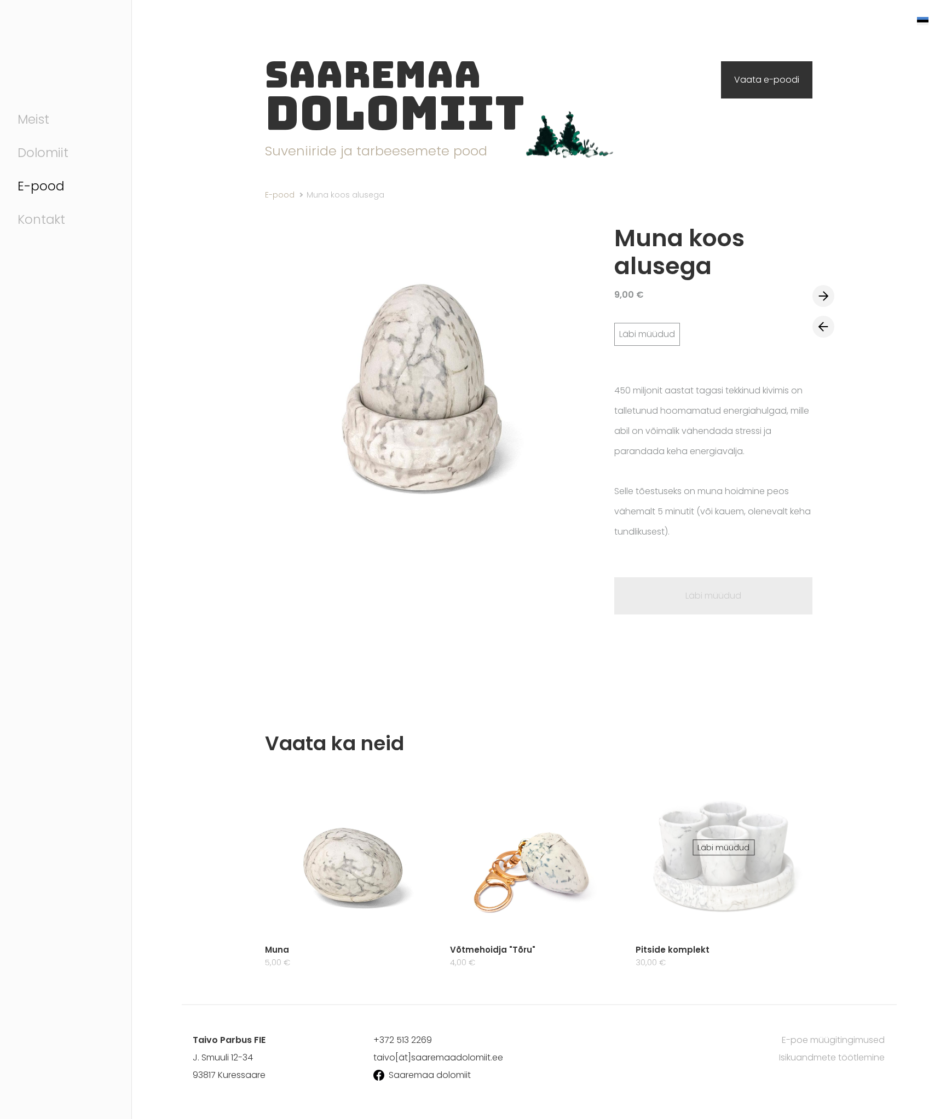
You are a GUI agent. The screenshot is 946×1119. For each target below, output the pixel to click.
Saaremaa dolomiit (430, 1075)
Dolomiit (43, 152)
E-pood (41, 186)
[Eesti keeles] (921, 19)
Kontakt (41, 219)
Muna (277, 949)
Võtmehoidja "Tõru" (492, 949)
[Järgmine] (823, 296)
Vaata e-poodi (766, 79)
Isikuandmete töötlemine (832, 1057)
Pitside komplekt (673, 949)
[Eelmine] (823, 327)
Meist (33, 119)
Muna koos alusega (345, 194)
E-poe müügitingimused (833, 1040)
